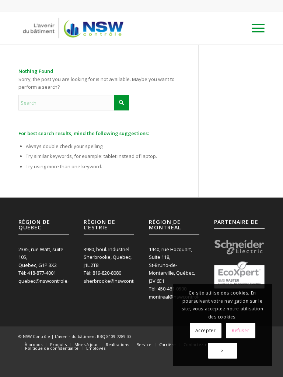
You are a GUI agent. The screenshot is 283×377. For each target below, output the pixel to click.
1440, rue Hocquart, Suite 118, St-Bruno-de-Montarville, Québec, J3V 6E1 (172, 265)
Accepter (205, 330)
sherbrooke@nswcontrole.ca (116, 281)
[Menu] (254, 28)
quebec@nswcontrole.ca (46, 281)
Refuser (240, 330)
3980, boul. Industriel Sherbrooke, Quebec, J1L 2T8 (108, 257)
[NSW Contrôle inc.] (73, 28)
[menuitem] (254, 28)
